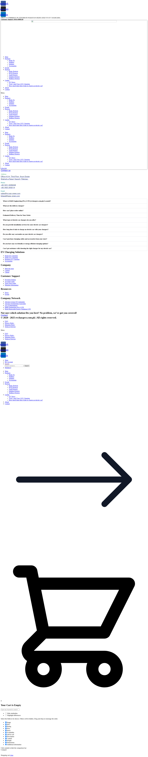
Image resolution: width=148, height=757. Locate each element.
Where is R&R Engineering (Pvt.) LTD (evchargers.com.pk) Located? (27, 201)
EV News (12, 82)
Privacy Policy (9, 323)
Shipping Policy (10, 325)
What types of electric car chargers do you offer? (19, 220)
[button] (74, 93)
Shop (6, 57)
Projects (7, 69)
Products (7, 59)
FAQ (6, 321)
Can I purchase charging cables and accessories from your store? (25, 239)
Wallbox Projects (14, 78)
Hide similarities (12, 713)
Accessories (12, 66)
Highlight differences (14, 715)
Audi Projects (13, 75)
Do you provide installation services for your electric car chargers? (25, 225)
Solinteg (11, 64)
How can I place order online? (13, 210)
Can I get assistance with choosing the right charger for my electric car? (27, 248)
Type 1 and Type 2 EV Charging (19, 84)
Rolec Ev (12, 60)
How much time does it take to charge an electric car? (26, 86)
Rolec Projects (13, 71)
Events (7, 68)
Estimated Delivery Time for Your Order (17, 215)
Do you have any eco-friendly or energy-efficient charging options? (25, 244)
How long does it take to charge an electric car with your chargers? (25, 229)
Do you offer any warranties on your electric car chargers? (23, 234)
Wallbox (11, 62)
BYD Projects (13, 73)
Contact (7, 89)
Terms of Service (10, 327)
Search (27, 366)
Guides (7, 80)
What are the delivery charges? (13, 206)
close (11, 755)
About (7, 88)
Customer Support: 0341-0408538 (12, 19)
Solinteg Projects (14, 77)
